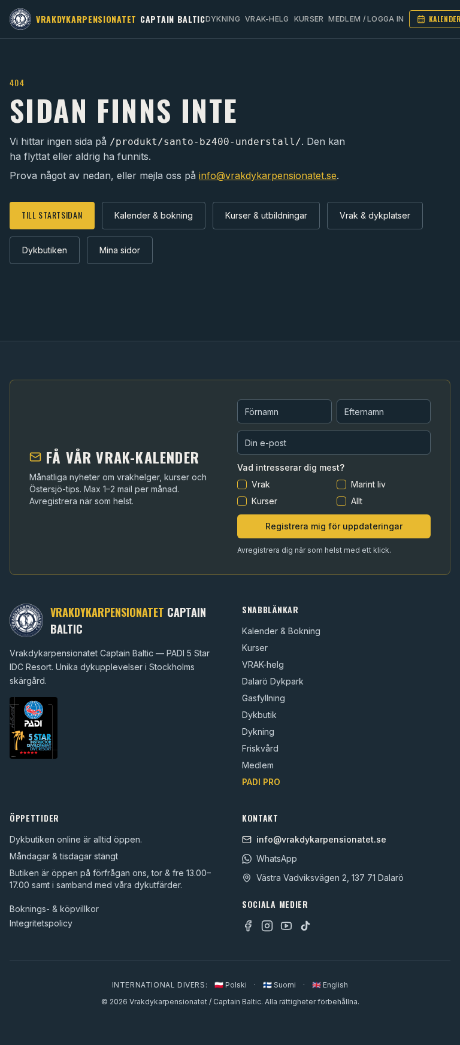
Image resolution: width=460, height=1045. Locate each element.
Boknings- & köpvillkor (54, 909)
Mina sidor (119, 250)
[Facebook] (248, 926)
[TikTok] (305, 926)
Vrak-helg (267, 18)
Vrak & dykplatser (375, 215)
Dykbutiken (44, 250)
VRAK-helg (263, 664)
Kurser (309, 18)
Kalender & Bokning (281, 631)
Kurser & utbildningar (266, 215)
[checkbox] (242, 484)
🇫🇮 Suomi (279, 984)
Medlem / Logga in (366, 18)
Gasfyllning (263, 698)
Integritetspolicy (41, 923)
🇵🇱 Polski (230, 984)
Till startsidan (52, 214)
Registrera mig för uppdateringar (333, 526)
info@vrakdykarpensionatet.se (268, 175)
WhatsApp (276, 858)
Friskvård (260, 748)
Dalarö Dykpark (273, 681)
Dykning (222, 18)
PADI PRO (261, 782)
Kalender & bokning (153, 215)
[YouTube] (286, 926)
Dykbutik (259, 715)
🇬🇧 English (330, 984)
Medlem (258, 765)
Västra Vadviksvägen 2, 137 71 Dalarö (330, 878)
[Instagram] (267, 926)
